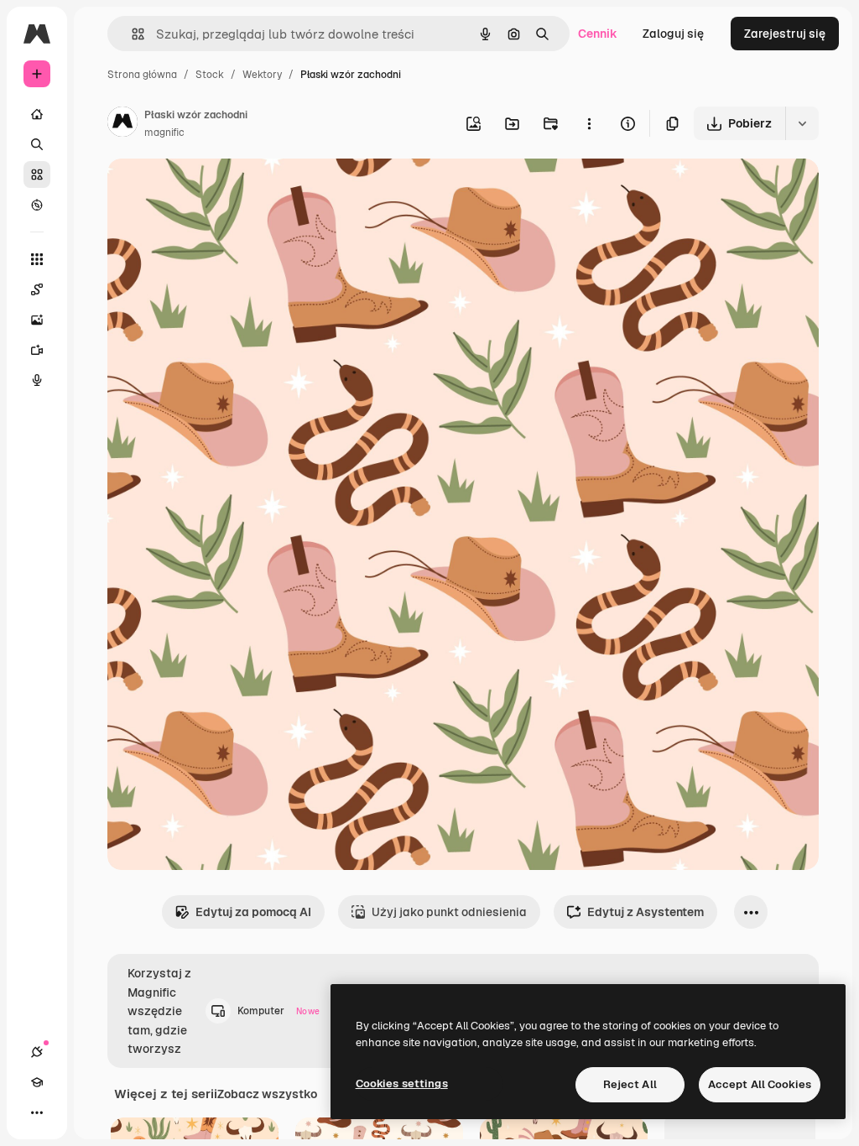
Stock (209, 74)
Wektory (262, 74)
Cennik (597, 33)
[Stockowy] (36, 174)
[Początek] (36, 114)
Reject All (630, 1084)
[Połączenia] (36, 1052)
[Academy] (36, 1082)
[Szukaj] (36, 144)
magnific (164, 132)
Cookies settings (402, 1083)
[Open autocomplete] (131, 34)
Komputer (278, 1011)
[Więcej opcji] (589, 123)
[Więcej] (36, 1112)
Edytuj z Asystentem (645, 911)
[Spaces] (36, 289)
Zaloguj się (673, 33)
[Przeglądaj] (36, 204)
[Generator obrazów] (36, 319)
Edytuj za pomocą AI (253, 911)
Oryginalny (223, 191)
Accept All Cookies (759, 1084)
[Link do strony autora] (122, 124)
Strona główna (142, 74)
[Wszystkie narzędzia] (36, 259)
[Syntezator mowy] (36, 380)
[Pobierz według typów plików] (802, 123)
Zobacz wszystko (267, 1094)
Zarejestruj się (784, 33)
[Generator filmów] (36, 349)
